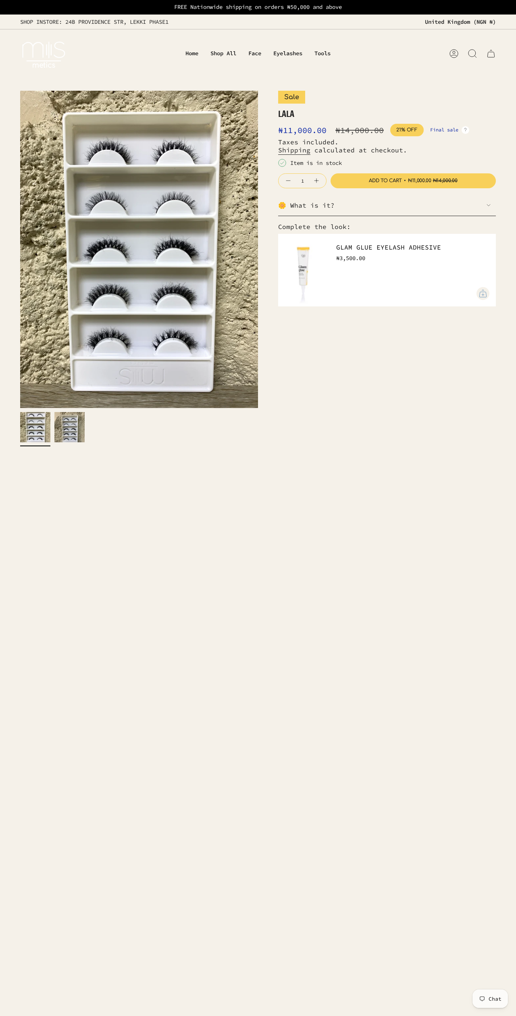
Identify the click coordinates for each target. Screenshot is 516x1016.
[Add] (482, 293)
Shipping (294, 150)
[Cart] (491, 53)
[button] (254, 54)
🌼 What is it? (306, 205)
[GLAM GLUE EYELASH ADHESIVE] (302, 270)
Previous (20, 250)
